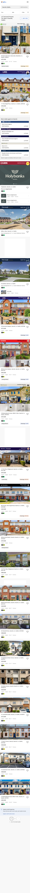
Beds (13, 12)
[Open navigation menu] (27, 2)
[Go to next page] (18, 818)
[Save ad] (27, 56)
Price (2, 12)
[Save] (28, 12)
